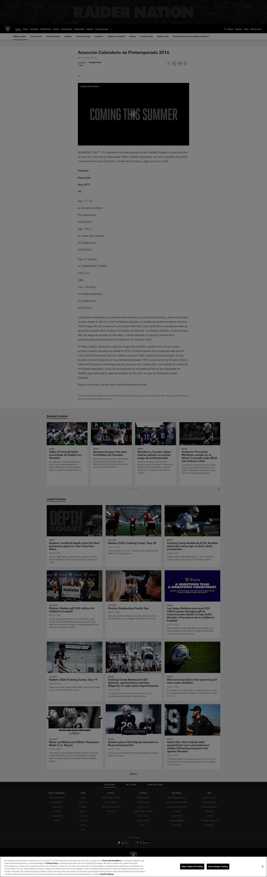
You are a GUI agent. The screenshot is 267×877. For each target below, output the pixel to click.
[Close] (262, 867)
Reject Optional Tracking (192, 866)
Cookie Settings (107, 874)
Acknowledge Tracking (218, 866)
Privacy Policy (52, 863)
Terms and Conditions (111, 860)
